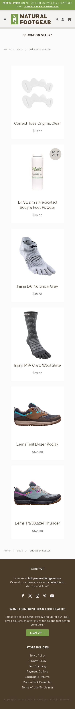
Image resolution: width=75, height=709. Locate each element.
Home (7, 49)
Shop (20, 49)
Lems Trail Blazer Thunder (37, 523)
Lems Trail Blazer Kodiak (37, 444)
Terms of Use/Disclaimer (37, 687)
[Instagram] (37, 596)
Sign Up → (37, 632)
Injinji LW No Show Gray (37, 286)
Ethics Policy (37, 655)
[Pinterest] (45, 596)
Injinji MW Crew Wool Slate (37, 365)
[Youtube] (52, 596)
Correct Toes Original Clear (37, 123)
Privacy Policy (37, 660)
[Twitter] (30, 596)
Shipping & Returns (37, 676)
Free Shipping (37, 666)
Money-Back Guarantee (37, 682)
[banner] (31, 19)
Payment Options (37, 671)
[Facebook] (23, 596)
